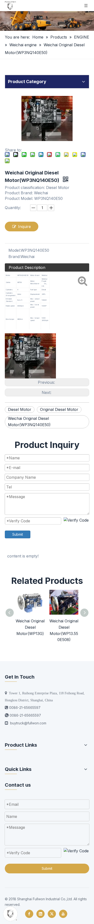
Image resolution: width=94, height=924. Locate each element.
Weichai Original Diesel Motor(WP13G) (30, 627)
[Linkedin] (40, 914)
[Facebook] (29, 914)
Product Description (27, 267)
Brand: (14, 256)
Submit (17, 534)
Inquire (24, 226)
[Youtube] (63, 914)
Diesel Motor (19, 409)
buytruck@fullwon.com (28, 723)
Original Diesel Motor (59, 409)
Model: (14, 250)
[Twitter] (52, 914)
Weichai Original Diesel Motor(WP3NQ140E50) (29, 421)
